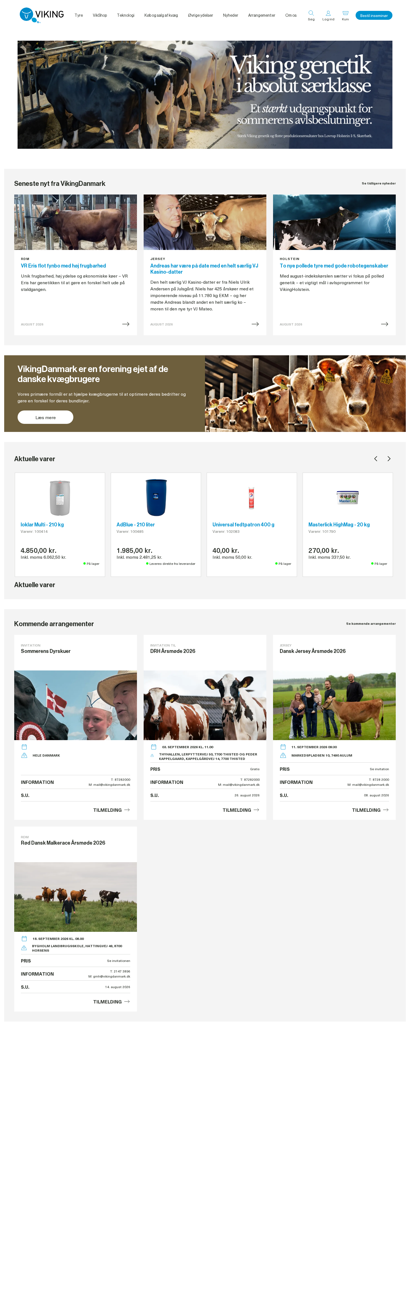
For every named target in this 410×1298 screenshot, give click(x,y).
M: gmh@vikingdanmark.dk (109, 976)
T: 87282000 (120, 779)
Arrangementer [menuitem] (261, 15)
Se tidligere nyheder (379, 183)
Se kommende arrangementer (371, 623)
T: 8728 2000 (379, 779)
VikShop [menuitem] (100, 15)
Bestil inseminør (374, 15)
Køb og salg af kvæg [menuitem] (161, 15)
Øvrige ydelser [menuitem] (200, 15)
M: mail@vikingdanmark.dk (109, 784)
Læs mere (45, 417)
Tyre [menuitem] (78, 15)
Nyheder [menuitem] (230, 15)
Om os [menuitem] (290, 15)
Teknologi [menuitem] (125, 15)
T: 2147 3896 (120, 971)
